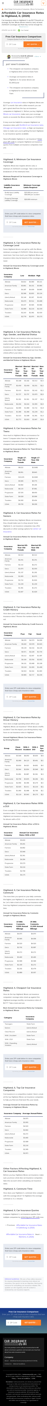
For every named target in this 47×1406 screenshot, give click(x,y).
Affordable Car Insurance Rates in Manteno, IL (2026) (20, 1235)
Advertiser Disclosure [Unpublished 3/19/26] (23, 1361)
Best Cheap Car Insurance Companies (17, 9)
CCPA (33, 1378)
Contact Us (8, 1364)
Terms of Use (36, 48)
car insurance (16, 102)
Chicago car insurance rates (14, 128)
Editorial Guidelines (12, 1279)
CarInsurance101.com (29, 1374)
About (7, 1361)
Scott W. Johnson (27, 56)
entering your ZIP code (30, 1217)
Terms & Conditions (23, 1378)
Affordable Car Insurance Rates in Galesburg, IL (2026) (29, 1226)
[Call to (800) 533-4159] (43, 3)
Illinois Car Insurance (37, 9)
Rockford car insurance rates (31, 125)
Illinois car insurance (11, 114)
